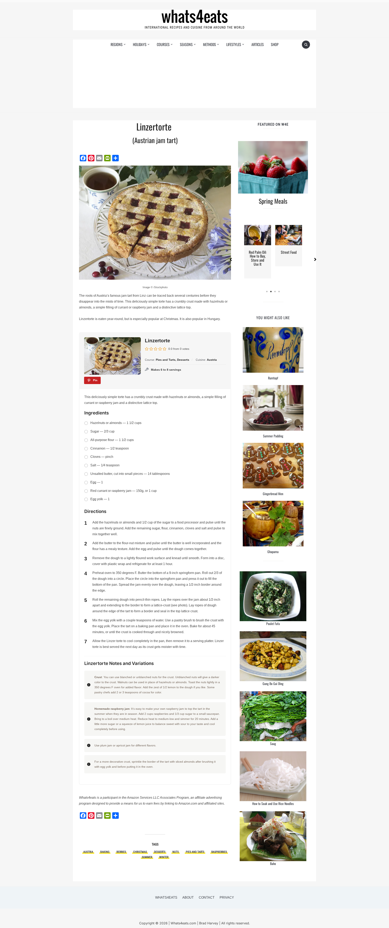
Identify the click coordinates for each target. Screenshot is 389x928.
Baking (104, 851)
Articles (257, 44)
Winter (163, 857)
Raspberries (219, 851)
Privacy (227, 897)
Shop (275, 44)
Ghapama (273, 551)
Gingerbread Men (273, 493)
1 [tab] (267, 292)
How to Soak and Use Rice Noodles (273, 803)
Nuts (175, 851)
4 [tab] (279, 292)
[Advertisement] (194, 79)
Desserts (159, 851)
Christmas (140, 851)
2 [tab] (271, 292)
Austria (88, 851)
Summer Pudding (273, 435)
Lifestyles (233, 44)
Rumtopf (273, 378)
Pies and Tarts (195, 851)
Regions (117, 44)
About (188, 897)
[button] (231, 259)
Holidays (139, 44)
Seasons (186, 44)
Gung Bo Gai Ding (273, 683)
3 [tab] (275, 292)
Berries (121, 851)
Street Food (289, 252)
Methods (209, 44)
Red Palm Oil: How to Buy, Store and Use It (258, 258)
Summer (147, 857)
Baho (273, 863)
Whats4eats (166, 897)
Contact (207, 897)
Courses (163, 44)
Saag (273, 743)
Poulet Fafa (273, 623)
